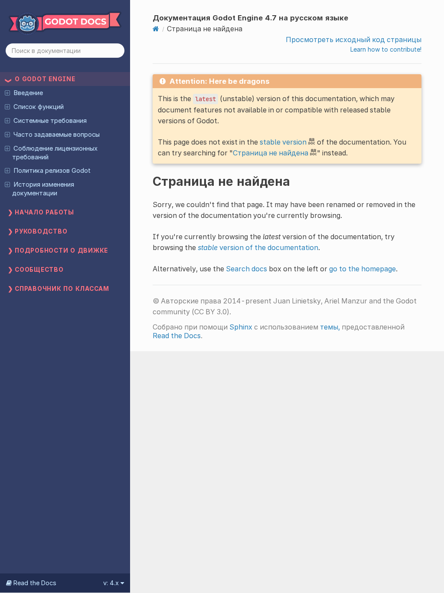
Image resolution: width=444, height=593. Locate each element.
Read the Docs (177, 335)
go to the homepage (362, 268)
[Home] (156, 28)
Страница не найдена (270, 152)
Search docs (246, 268)
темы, (330, 327)
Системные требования (50, 121)
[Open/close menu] (7, 92)
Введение (28, 93)
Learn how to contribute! (385, 49)
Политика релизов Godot (52, 171)
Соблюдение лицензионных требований (54, 153)
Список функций (38, 107)
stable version (283, 142)
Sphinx (240, 327)
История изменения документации (43, 189)
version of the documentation (258, 247)
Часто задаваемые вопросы (56, 134)
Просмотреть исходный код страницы (353, 39)
